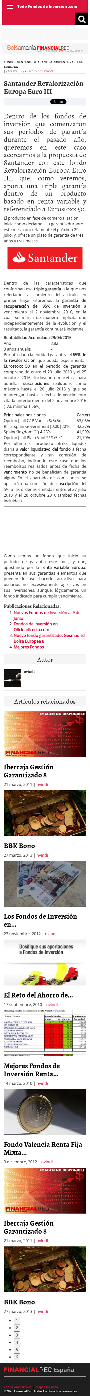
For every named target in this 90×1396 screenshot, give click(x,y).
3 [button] (17, 1335)
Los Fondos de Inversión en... (40, 919)
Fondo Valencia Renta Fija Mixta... (43, 1148)
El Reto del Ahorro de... (38, 994)
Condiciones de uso (18, 1387)
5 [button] (17, 1349)
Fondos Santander (19, 61)
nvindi (49, 71)
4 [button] (17, 1342)
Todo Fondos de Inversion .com (47, 6)
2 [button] (17, 1328)
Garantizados (47, 61)
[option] (45, 824)
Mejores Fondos (29, 647)
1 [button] (17, 1320)
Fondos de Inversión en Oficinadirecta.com (36, 626)
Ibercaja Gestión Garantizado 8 (29, 770)
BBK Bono (19, 845)
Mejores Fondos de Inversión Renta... (32, 1069)
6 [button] (17, 1357)
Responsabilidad (46, 1387)
